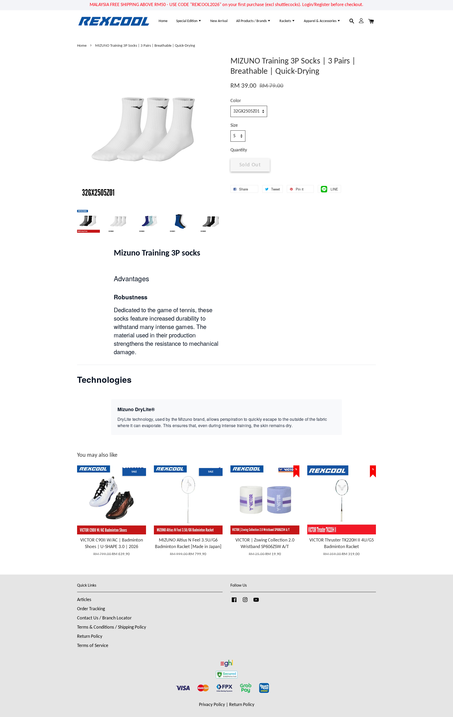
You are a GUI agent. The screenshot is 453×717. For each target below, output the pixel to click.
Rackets (285, 21)
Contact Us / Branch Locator (104, 618)
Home (163, 21)
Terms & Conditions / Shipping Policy (111, 627)
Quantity (238, 150)
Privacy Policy (212, 704)
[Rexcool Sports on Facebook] (234, 602)
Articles (84, 599)
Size (234, 125)
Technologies (104, 379)
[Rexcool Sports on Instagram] (245, 602)
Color (235, 100)
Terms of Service (92, 645)
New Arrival (219, 21)
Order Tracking (91, 609)
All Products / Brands (251, 21)
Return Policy (89, 636)
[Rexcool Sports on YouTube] (256, 602)
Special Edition (187, 21)
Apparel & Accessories (320, 21)
